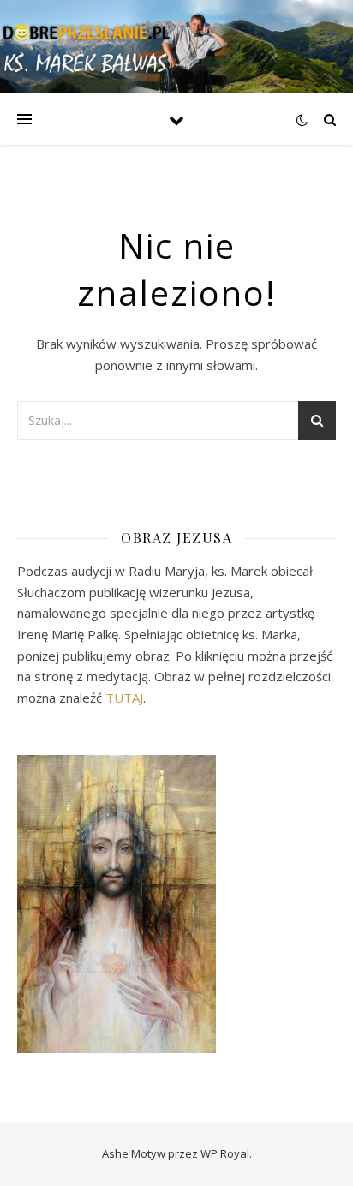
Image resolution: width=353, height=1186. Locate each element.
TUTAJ (124, 697)
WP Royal (224, 1153)
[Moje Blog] (85, 46)
